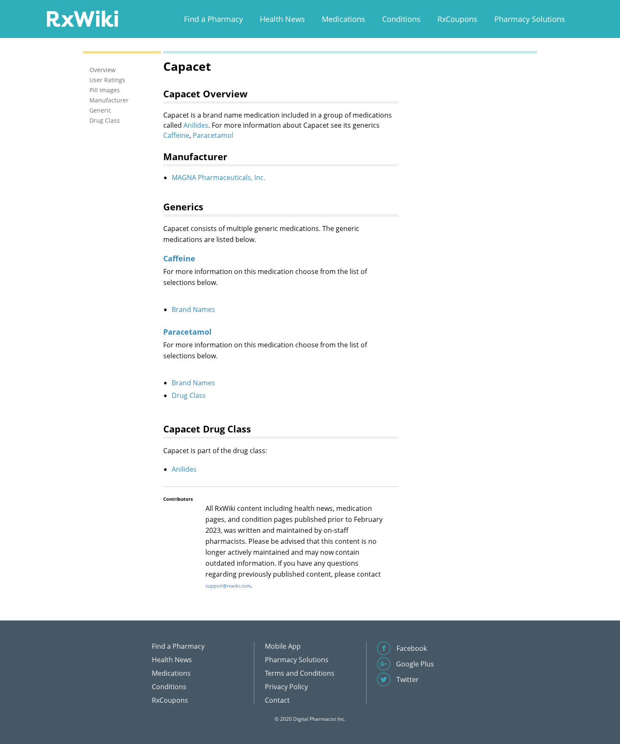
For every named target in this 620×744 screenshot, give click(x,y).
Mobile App (283, 646)
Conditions (401, 19)
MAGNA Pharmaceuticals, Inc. (218, 177)
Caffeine (176, 135)
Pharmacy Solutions (529, 19)
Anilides (195, 125)
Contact (277, 700)
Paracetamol (213, 135)
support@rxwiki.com (228, 586)
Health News (282, 19)
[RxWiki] (82, 18)
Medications (343, 19)
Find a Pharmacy (213, 19)
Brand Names (193, 309)
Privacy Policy (286, 686)
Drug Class (189, 395)
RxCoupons (457, 19)
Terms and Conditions (299, 673)
